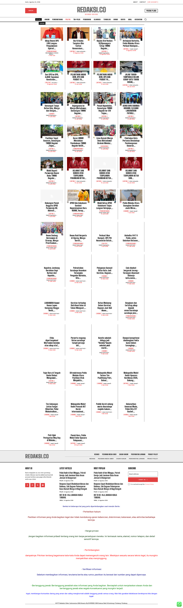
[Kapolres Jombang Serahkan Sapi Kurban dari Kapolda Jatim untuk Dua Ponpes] (52, 261)
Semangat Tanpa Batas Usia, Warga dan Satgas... (52, 108)
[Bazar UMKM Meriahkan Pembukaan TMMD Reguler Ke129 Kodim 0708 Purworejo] (78, 131)
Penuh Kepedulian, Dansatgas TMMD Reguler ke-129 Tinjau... (104, 109)
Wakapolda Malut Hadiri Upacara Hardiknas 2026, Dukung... (131, 377)
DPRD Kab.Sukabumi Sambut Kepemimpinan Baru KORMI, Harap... (78, 207)
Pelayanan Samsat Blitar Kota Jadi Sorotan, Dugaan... (105, 270)
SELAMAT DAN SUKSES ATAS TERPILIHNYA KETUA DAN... (131, 174)
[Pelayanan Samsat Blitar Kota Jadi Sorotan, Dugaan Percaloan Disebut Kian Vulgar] (104, 261)
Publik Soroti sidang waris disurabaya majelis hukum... (104, 406)
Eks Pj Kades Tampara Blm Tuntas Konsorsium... (78, 44)
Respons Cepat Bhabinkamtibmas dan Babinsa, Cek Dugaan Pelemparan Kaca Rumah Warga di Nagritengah (74, 486)
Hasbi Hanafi (134, 49)
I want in (141, 479)
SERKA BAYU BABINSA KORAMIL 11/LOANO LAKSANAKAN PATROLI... (131, 109)
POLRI (61, 480)
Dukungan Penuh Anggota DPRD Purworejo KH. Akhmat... (52, 207)
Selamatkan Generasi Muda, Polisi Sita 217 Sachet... (131, 408)
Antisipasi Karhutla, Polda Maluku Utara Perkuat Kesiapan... (131, 43)
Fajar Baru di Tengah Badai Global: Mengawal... (51, 375)
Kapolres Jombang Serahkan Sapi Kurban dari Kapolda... (52, 272)
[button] (145, 19)
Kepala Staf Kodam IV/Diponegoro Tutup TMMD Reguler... (105, 44)
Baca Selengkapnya (52, 59)
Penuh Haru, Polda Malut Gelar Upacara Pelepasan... (78, 438)
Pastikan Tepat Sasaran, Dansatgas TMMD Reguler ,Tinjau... (51, 142)
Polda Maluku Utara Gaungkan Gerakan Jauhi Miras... (131, 205)
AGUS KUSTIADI (130, 245)
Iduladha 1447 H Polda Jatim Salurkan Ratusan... (131, 238)
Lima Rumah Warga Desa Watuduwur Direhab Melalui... (104, 141)
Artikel (73, 51)
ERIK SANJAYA (81, 51)
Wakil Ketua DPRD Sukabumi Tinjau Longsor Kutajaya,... (104, 205)
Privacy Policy (149, 484)
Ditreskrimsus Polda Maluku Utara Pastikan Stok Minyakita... (78, 377)
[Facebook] (27, 485)
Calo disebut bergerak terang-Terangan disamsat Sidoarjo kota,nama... (131, 273)
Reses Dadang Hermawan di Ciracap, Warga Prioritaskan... (51, 239)
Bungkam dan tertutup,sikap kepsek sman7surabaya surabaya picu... (131, 308)
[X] (37, 485)
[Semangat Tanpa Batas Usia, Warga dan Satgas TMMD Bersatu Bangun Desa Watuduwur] (52, 99)
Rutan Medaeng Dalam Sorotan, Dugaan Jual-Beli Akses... (105, 307)
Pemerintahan (51, 51)
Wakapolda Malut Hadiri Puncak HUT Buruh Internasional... (78, 408)
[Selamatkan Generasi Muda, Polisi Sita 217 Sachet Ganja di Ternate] (131, 397)
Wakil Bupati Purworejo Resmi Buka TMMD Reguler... (52, 174)
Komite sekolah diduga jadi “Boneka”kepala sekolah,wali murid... (104, 343)
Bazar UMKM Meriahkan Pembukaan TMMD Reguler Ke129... (78, 142)
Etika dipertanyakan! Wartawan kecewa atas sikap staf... (52, 342)
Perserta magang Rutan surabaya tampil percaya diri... (78, 342)
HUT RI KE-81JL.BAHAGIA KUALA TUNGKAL (71, 496)
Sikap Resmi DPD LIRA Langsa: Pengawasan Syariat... (52, 44)
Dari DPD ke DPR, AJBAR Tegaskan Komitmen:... (52, 77)
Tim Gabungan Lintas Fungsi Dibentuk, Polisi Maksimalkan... (51, 408)
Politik (48, 82)
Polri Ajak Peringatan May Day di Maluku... (51, 438)
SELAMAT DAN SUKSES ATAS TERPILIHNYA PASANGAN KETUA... (78, 174)
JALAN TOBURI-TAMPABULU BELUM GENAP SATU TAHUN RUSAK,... (131, 78)
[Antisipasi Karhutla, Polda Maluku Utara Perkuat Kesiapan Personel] (131, 34)
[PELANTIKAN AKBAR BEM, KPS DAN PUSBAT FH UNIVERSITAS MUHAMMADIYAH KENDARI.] (78, 67)
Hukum (52, 114)
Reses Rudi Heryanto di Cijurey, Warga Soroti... (78, 238)
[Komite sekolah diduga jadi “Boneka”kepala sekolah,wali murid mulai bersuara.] (104, 331)
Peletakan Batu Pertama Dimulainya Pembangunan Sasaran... (131, 142)
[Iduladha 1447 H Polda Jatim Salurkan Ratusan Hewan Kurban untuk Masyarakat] (131, 229)
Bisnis (72, 281)
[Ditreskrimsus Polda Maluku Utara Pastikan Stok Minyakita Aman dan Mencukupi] (78, 366)
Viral (61, 500)
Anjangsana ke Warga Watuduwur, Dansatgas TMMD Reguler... (78, 109)
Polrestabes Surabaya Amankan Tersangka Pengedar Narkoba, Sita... (78, 273)
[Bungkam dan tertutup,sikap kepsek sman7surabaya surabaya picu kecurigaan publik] (131, 296)
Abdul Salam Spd (78, 215)
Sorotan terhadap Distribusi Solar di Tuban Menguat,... (78, 305)
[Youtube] (43, 485)
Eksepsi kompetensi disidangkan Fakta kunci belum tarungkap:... (131, 342)
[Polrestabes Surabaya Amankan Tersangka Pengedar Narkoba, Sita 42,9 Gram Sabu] (78, 261)
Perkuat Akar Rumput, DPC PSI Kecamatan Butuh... (104, 238)
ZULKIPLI (54, 82)
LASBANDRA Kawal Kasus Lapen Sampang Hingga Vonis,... (51, 307)
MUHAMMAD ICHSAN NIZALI (51, 53)
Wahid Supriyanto (104, 53)
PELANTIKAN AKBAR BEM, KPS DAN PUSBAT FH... (78, 77)
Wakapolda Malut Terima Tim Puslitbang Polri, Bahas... (104, 377)
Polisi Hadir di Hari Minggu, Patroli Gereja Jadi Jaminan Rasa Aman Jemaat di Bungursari (72, 475)
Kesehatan (104, 146)
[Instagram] (32, 485)
